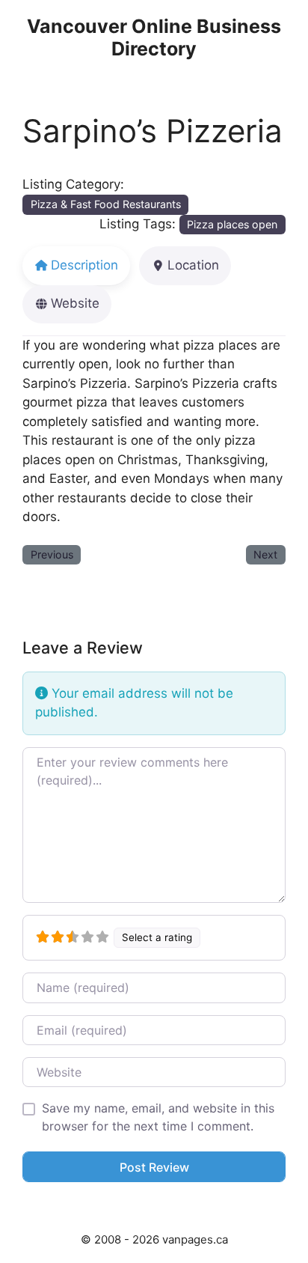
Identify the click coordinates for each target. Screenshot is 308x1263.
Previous (52, 554)
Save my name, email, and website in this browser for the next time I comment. (158, 1117)
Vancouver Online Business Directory (154, 37)
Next (265, 554)
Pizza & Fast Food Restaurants (106, 204)
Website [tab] (75, 303)
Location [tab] (193, 265)
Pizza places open (232, 224)
